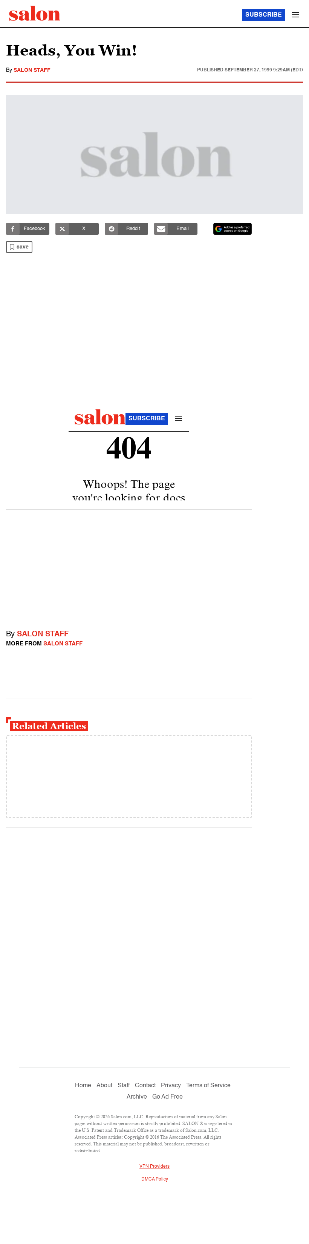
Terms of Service (208, 1086)
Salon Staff (32, 70)
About (104, 1086)
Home (83, 1086)
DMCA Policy (154, 1179)
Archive (137, 1097)
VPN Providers (154, 1166)
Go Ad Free (167, 1097)
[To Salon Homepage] (34, 13)
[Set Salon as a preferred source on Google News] (232, 229)
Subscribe (263, 15)
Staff (124, 1086)
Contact (145, 1086)
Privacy (171, 1086)
